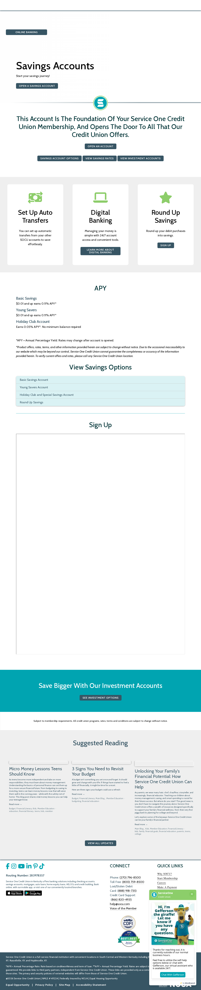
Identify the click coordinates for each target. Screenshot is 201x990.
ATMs (104, 5)
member (49, 811)
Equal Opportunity (17, 984)
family (141, 831)
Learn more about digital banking (100, 251)
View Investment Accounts (140, 158)
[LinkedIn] (193, 5)
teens (37, 811)
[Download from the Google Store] (33, 893)
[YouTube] (169, 5)
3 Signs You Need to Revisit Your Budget (97, 771)
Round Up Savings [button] (31, 402)
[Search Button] (51, 5)
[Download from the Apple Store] (15, 893)
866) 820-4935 (122, 899)
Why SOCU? (164, 873)
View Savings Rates (99, 158)
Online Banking (31, 32)
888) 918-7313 (127, 890)
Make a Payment (167, 887)
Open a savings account (37, 86)
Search (76, 5)
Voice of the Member (123, 908)
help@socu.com (120, 904)
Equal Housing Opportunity (104, 978)
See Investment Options (101, 697)
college (138, 834)
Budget (12, 808)
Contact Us (117, 5)
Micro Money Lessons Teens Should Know (35, 771)
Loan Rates (91, 5)
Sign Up (165, 245)
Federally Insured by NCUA (74, 978)
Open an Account (100, 146)
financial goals (152, 831)
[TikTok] (185, 5)
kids (42, 811)
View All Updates (100, 843)
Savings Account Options (59, 158)
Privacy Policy (44, 984)
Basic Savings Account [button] (34, 380)
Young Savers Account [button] (34, 387)
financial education (90, 801)
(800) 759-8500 (133, 882)
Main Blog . (100, 798)
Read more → (15, 804)
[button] (189, 757)
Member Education (46, 808)
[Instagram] (177, 5)
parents (180, 831)
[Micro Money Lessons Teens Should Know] (38, 762)
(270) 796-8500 (130, 877)
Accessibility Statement (91, 984)
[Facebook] (161, 5)
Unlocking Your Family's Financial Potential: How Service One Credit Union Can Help (163, 779)
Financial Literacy (24, 808)
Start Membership (167, 878)
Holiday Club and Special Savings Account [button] (47, 395)
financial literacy (26, 811)
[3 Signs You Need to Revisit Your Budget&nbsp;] (101, 762)
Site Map (64, 984)
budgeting (76, 801)
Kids (34, 808)
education (13, 811)
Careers (161, 882)
